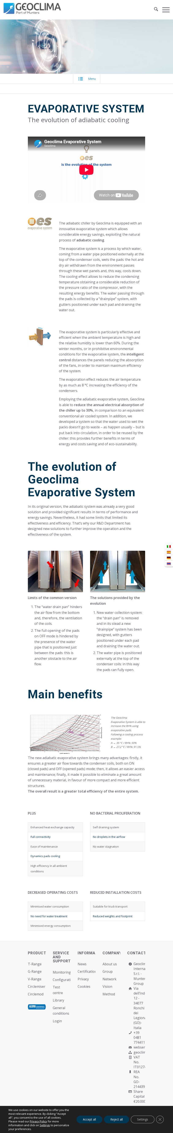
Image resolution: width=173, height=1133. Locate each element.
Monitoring (62, 972)
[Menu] (164, 9)
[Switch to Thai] (169, 563)
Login (57, 1021)
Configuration (62, 979)
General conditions (61, 1011)
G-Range (35, 971)
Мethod (109, 994)
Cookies (84, 986)
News (82, 964)
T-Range (35, 964)
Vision (107, 986)
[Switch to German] (169, 558)
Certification (87, 971)
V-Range (34, 979)
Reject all (116, 1119)
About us (110, 964)
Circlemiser (36, 986)
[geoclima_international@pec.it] (130, 1052)
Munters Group (140, 981)
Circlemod (35, 994)
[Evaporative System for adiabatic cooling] (66, 734)
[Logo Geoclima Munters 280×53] (32, 12)
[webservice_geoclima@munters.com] (130, 1047)
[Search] (154, 9)
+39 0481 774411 (139, 1037)
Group (108, 971)
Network (109, 979)
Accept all (89, 1119)
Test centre (58, 990)
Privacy (83, 979)
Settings (45, 1125)
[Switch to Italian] (169, 546)
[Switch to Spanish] (169, 552)
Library (58, 1000)
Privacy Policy (38, 1121)
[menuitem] (154, 9)
